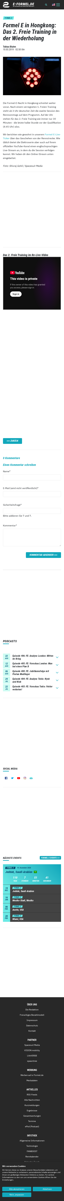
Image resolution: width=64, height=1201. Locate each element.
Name (8, 471)
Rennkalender (32, 1156)
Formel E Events (49, 858)
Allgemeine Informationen (32, 1140)
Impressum (32, 1020)
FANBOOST (32, 1151)
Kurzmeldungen (32, 1105)
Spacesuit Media (32, 1045)
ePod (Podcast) (32, 1126)
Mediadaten (32, 1080)
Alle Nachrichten (32, 1100)
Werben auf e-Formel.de (32, 1075)
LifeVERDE (32, 1055)
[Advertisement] (32, 341)
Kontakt (32, 1031)
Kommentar (10, 525)
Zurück (14, 440)
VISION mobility (32, 1050)
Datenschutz (32, 1025)
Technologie (32, 1146)
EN (53, 5)
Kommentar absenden (42, 555)
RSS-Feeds (32, 1094)
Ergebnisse (32, 1110)
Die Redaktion (32, 1009)
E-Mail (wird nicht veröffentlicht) (20, 488)
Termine (32, 1121)
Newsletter (31, 778)
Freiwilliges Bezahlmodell (32, 1015)
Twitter (12, 778)
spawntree (32, 1061)
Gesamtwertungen (32, 1116)
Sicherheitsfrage (12, 504)
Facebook (6, 778)
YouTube (18, 778)
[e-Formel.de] (18, 5)
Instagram (25, 778)
